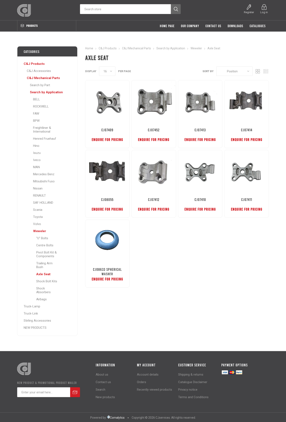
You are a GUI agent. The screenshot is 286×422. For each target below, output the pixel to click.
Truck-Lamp (32, 306)
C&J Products (34, 64)
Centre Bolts (44, 245)
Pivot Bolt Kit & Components (46, 254)
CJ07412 (153, 199)
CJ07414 (246, 130)
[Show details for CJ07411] (246, 172)
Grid (258, 71)
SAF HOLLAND (43, 203)
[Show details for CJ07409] (107, 102)
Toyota (38, 217)
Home (89, 48)
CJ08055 (107, 199)
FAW (36, 113)
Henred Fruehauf (44, 139)
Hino (36, 146)
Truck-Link (31, 313)
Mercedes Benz (43, 174)
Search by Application (46, 92)
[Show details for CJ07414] (246, 102)
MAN (36, 167)
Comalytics (117, 417)
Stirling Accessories (37, 320)
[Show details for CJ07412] (154, 172)
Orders (141, 382)
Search (100, 389)
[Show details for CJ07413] (200, 102)
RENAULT (39, 195)
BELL (36, 99)
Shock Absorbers (43, 290)
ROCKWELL (41, 106)
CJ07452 (154, 130)
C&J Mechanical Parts (43, 78)
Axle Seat (43, 274)
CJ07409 (107, 130)
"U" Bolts (42, 238)
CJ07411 (246, 199)
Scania (37, 210)
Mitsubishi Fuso (44, 181)
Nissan (38, 188)
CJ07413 (200, 130)
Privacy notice (187, 389)
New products (105, 397)
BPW (36, 121)
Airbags (41, 299)
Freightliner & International (42, 129)
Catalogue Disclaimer (192, 382)
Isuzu (37, 153)
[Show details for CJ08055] (107, 172)
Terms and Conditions (193, 397)
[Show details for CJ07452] (154, 102)
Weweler (39, 231)
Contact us (103, 382)
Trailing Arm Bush (44, 265)
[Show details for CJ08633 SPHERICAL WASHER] (107, 242)
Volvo (37, 224)
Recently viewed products (154, 389)
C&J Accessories (39, 71)
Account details (147, 374)
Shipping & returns (190, 374)
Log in (264, 12)
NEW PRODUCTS (35, 328)
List (266, 71)
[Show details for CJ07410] (200, 172)
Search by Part (40, 85)
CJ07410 (200, 199)
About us (102, 374)
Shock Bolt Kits (46, 281)
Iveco (37, 160)
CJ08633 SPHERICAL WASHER (107, 271)
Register (249, 12)
